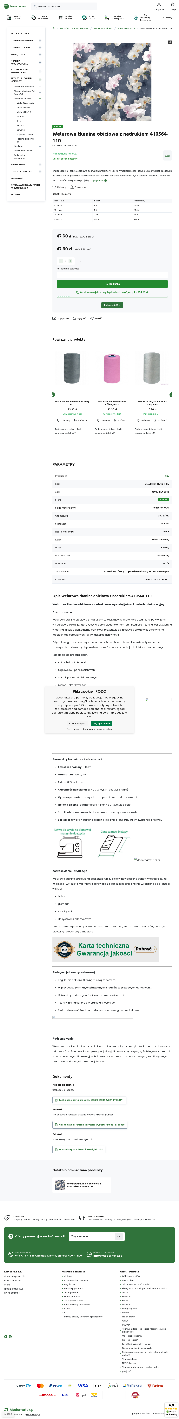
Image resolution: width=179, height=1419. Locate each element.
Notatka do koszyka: (68, 268)
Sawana (21, 130)
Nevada (20, 125)
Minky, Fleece (18, 54)
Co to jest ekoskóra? (132, 1335)
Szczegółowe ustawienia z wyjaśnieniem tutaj (89, 729)
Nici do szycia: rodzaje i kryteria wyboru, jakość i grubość (145, 1353)
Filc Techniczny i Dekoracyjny (20, 71)
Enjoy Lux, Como (25, 134)
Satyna (125, 1292)
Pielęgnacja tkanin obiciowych (137, 1348)
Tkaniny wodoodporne (19, 62)
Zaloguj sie (119, 1236)
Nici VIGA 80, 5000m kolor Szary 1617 (72, 403)
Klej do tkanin (128, 1316)
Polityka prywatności (74, 1288)
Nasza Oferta (128, 1280)
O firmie (68, 1276)
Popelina (126, 1296)
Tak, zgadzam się (101, 723)
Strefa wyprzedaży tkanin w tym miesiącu (25, 186)
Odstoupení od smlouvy (76, 1280)
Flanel (125, 1300)
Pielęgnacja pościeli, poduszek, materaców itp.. (145, 1288)
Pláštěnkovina (129, 1363)
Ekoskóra (18, 146)
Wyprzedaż (17, 178)
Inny (167, 155)
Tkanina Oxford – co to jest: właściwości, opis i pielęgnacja (144, 1330)
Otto (19, 121)
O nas (67, 1308)
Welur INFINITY (23, 107)
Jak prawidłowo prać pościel (135, 1284)
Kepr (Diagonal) (130, 1308)
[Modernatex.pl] (53, 28)
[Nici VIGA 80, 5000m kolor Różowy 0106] (112, 368)
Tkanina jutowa (129, 1359)
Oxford (125, 1312)
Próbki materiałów (131, 1276)
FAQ (66, 1312)
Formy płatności (72, 1296)
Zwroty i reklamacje (73, 1300)
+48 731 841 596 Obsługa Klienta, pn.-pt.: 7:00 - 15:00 (48, 1255)
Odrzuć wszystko (77, 723)
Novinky (15, 194)
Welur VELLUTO (24, 112)
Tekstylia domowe (21, 171)
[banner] (15, 6)
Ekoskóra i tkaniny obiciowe (74, 28)
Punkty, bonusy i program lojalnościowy (83, 1316)
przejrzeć (126, 1371)
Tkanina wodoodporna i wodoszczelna (140, 1367)
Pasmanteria (18, 164)
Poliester (126, 1304)
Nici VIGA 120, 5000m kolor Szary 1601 (152, 403)
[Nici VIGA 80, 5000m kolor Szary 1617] (72, 368)
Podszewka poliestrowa (19, 157)
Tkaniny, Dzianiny (20, 47)
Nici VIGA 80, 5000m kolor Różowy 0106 (112, 403)
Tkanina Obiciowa (103, 28)
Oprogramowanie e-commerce (146, 1413)
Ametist (21, 116)
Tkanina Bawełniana (22, 40)
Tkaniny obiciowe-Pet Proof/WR (24, 92)
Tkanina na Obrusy (23, 150)
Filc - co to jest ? (130, 1340)
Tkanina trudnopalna (24, 86)
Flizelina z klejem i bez (25, 140)
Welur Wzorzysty (126, 28)
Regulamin (69, 1284)
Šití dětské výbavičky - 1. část (136, 1344)
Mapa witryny (33, 1414)
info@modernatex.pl (108, 1256)
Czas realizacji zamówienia (77, 1304)
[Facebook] (5, 1336)
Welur (125, 1320)
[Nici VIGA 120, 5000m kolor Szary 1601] (152, 368)
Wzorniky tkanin (20, 33)
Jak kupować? (71, 1292)
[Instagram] (10, 1336)
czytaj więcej (97, 180)
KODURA (126, 1324)
